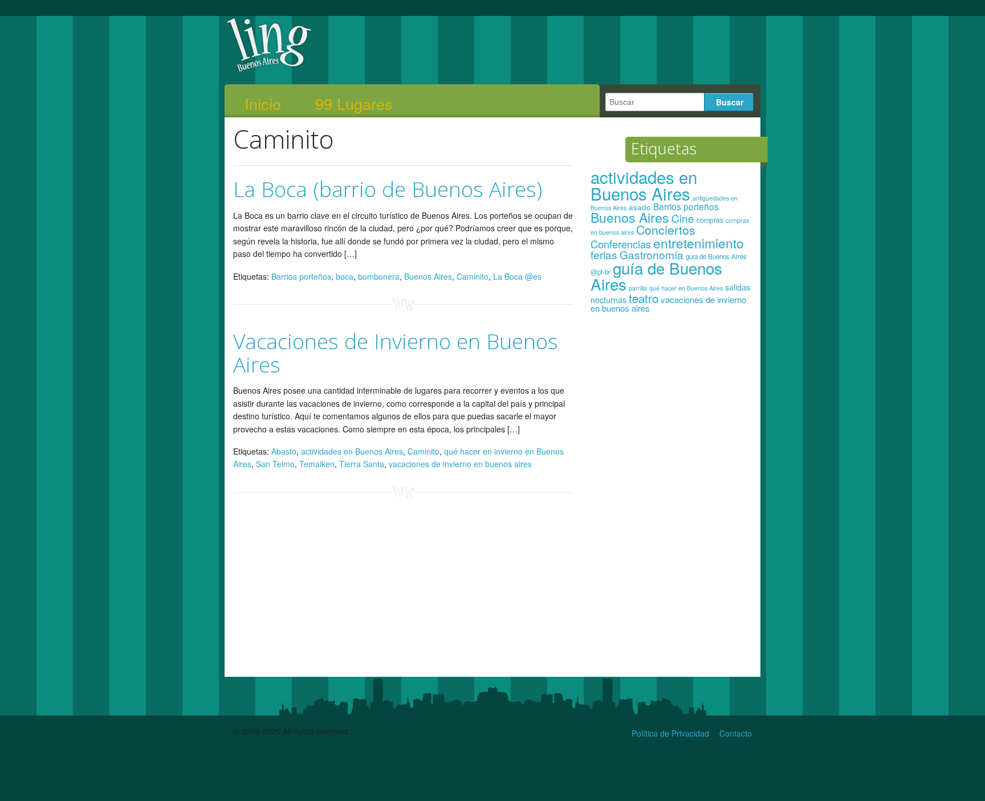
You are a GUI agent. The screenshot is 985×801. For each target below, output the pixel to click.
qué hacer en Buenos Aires (686, 288)
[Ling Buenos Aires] (269, 70)
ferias (604, 254)
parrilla (638, 288)
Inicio (263, 104)
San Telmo (275, 463)
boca (344, 276)
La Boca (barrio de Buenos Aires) (387, 188)
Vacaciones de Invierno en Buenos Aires (395, 352)
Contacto (735, 733)
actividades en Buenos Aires (352, 451)
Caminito (473, 276)
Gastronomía (651, 254)
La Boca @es (517, 276)
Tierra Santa (361, 463)
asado (640, 207)
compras (710, 220)
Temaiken (317, 463)
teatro (643, 297)
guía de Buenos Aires (656, 275)
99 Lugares (354, 104)
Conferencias (621, 243)
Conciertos (665, 229)
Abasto (283, 451)
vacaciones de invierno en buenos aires (460, 463)
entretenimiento (698, 243)
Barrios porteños (301, 276)
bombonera (379, 276)
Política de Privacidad (670, 733)
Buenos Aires (428, 276)
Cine (682, 218)
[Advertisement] (671, 500)
